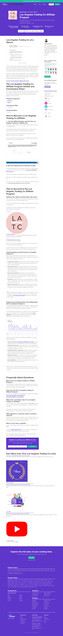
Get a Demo (51, 4)
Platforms (35, 4)
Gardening (37, 582)
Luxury (41, 584)
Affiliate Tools (10, 570)
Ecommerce (10, 100)
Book (51, 580)
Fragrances (30, 582)
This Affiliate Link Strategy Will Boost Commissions (36, 626)
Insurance (26, 584)
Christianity (29, 581)
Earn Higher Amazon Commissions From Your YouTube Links (17, 513)
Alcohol (25, 580)
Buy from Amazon (10, 540)
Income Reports (34, 595)
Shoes (29, 585)
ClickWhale (21, 597)
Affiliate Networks (10, 580)
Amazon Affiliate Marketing (17, 570)
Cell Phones (25, 581)
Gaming (34, 582)
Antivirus (28, 580)
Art (33, 580)
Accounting (15, 580)
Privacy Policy (22, 620)
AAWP (9, 595)
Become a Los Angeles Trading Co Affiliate (34, 31)
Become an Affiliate (23, 619)
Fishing (22, 582)
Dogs (53, 581)
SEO (20, 573)
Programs (44, 4)
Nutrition (9, 585)
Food (27, 582)
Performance (46, 608)
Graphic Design (44, 582)
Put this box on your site (15, 239)
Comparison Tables (35, 603)
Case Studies (31, 570)
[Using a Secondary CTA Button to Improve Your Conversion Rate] (17, 499)
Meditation (47, 584)
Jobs (32, 584)
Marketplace (34, 600)
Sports (49, 585)
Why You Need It (10, 482)
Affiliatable (20, 595)
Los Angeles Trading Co (10, 234)
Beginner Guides (25, 570)
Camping (16, 581)
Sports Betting (45, 585)
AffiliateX (9, 596)
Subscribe (32, 446)
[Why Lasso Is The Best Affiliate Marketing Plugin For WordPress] (17, 470)
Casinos (19, 581)
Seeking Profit (17, 573)
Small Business (36, 585)
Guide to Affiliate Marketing (18, 4)
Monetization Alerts (47, 594)
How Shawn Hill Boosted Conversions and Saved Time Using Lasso (37, 621)
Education (42, 570)
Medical (44, 584)
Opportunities (34, 607)
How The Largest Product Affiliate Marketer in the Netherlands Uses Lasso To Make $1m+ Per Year (37, 617)
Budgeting (9, 581)
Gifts (40, 582)
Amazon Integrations (35, 594)
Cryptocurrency (49, 581)
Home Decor (16, 584)
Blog (40, 4)
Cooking (36, 581)
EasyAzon (9, 599)
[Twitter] (47, 55)
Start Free (21, 31)
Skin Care (32, 585)
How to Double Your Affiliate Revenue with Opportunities (36, 624)
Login (45, 620)
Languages (35, 584)
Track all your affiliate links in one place (26, 341)
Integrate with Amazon (47, 600)
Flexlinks (20, 599)
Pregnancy (21, 585)
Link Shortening (34, 601)
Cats (22, 581)
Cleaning (33, 581)
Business (12, 581)
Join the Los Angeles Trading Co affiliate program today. (17, 80)
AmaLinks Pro (10, 597)
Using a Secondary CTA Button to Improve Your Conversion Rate (18, 484)
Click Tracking (46, 604)
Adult (18, 580)
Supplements (52, 585)
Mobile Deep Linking (35, 604)
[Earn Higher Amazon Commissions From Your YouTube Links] (17, 528)
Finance (19, 582)
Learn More (8, 239)
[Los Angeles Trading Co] (17, 222)
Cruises (45, 581)
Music (51, 584)
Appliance (31, 580)
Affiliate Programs (46, 619)
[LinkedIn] (45, 55)
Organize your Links (47, 603)
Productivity (25, 585)
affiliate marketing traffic (16, 429)
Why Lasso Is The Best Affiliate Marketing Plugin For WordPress (18, 455)
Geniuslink (9, 600)
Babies (40, 580)
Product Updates (10, 573)
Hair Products (49, 582)
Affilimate (20, 596)
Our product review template (19, 295)
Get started (57, 4)
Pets (19, 585)
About (21, 616)
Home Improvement (22, 584)
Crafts (42, 581)
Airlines (22, 580)
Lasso (19, 240)
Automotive (36, 580)
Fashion (9, 102)
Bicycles (49, 580)
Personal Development (14, 585)
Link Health (45, 607)
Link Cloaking (46, 601)
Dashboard (33, 608)
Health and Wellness (11, 584)
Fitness (25, 582)
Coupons (39, 581)
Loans (39, 584)
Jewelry (30, 584)
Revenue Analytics (46, 595)
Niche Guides (52, 570)
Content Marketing (37, 570)
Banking (43, 580)
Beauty (46, 580)
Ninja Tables (21, 600)
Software (40, 585)
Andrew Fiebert (23, 23)
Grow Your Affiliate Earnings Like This (37, 629)
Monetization (47, 570)
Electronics (13, 582)
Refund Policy (22, 623)
